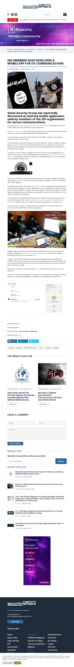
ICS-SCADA (52, 641)
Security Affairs (13, 331)
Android (11, 348)
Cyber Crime (18, 476)
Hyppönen (28, 200)
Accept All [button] (17, 663)
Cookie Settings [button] (7, 663)
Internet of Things (35, 641)
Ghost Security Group (41, 125)
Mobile (40, 49)
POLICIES (51, 647)
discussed (21, 180)
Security (17, 503)
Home (9, 49)
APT (9, 644)
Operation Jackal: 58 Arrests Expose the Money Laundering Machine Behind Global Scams (21, 396)
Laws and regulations (36, 644)
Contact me (52, 650)
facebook (13, 341)
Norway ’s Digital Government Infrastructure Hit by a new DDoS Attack (32, 20)
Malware (18, 528)
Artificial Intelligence (36, 638)
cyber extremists (37, 186)
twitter (35, 341)
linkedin (24, 341)
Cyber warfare (19, 489)
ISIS (41, 348)
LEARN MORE (15, 622)
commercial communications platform (34, 253)
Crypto (50, 644)
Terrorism (55, 348)
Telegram (15, 145)
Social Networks (54, 634)
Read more (12, 404)
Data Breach (12, 647)
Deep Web (11, 650)
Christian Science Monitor (24, 125)
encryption (19, 348)
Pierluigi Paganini (14, 69)
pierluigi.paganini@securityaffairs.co (19, 616)
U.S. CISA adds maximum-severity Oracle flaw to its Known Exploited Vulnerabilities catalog (39, 512)
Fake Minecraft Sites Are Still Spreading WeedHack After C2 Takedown (39, 524)
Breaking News (19, 49)
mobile (48, 348)
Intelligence (31, 49)
